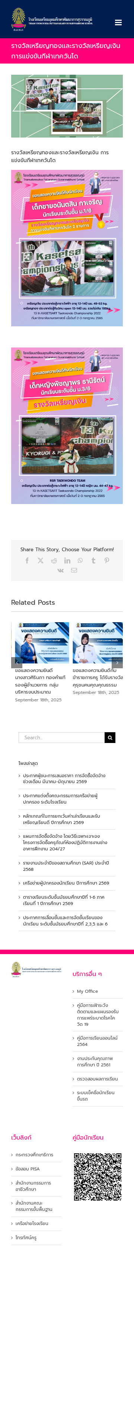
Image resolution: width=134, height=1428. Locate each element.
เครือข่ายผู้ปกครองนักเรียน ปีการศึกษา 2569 (66, 883)
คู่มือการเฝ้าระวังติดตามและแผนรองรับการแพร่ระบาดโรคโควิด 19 (98, 1014)
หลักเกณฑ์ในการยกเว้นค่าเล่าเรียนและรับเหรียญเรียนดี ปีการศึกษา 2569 (61, 819)
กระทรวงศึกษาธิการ (34, 1155)
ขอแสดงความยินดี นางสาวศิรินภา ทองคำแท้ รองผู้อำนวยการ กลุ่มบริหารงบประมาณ (36, 681)
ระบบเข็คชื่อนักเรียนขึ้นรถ (96, 1096)
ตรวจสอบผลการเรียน (97, 1079)
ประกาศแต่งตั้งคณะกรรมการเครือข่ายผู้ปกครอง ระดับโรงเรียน (60, 798)
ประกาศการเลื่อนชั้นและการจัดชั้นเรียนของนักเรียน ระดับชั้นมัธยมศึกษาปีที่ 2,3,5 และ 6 (65, 920)
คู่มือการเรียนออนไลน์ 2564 (97, 1041)
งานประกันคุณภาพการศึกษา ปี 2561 (95, 1062)
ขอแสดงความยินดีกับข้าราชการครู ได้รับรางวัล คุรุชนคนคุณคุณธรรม (94, 677)
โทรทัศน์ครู (26, 1238)
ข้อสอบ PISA (28, 1169)
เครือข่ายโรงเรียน (32, 1224)
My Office (87, 991)
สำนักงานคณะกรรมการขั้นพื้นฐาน (34, 1206)
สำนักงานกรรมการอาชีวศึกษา (33, 1186)
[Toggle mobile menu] (119, 22)
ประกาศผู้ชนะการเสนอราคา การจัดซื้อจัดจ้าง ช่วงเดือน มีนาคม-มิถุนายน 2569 (64, 778)
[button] (16, 662)
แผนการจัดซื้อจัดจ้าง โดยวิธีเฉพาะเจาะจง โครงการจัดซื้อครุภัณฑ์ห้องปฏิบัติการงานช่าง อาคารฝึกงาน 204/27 (65, 842)
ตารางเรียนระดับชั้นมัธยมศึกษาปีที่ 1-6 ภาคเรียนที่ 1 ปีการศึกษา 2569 (64, 900)
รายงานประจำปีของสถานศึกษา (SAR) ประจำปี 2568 (66, 866)
